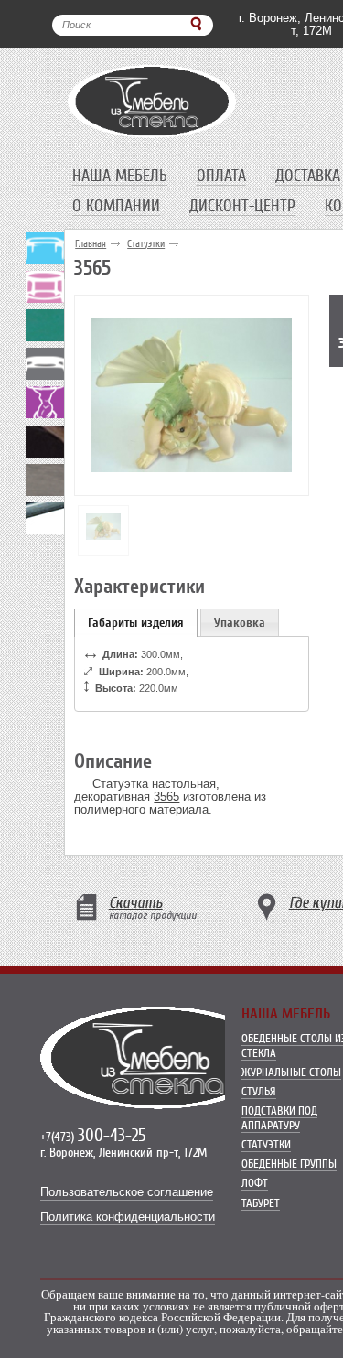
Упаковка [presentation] (239, 623)
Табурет (260, 1203)
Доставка (307, 176)
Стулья (258, 1091)
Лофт (254, 1183)
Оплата (221, 176)
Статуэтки (146, 244)
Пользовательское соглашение (126, 1192)
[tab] (136, 623)
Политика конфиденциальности (127, 1217)
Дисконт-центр (242, 206)
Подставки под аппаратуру (279, 1118)
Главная (90, 244)
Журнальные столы (291, 1072)
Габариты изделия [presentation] (136, 623)
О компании (116, 206)
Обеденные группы (289, 1163)
